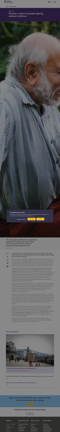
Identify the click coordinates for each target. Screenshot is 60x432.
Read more (31, 215)
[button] (21, 219)
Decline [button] (31, 219)
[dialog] (30, 216)
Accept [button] (40, 219)
